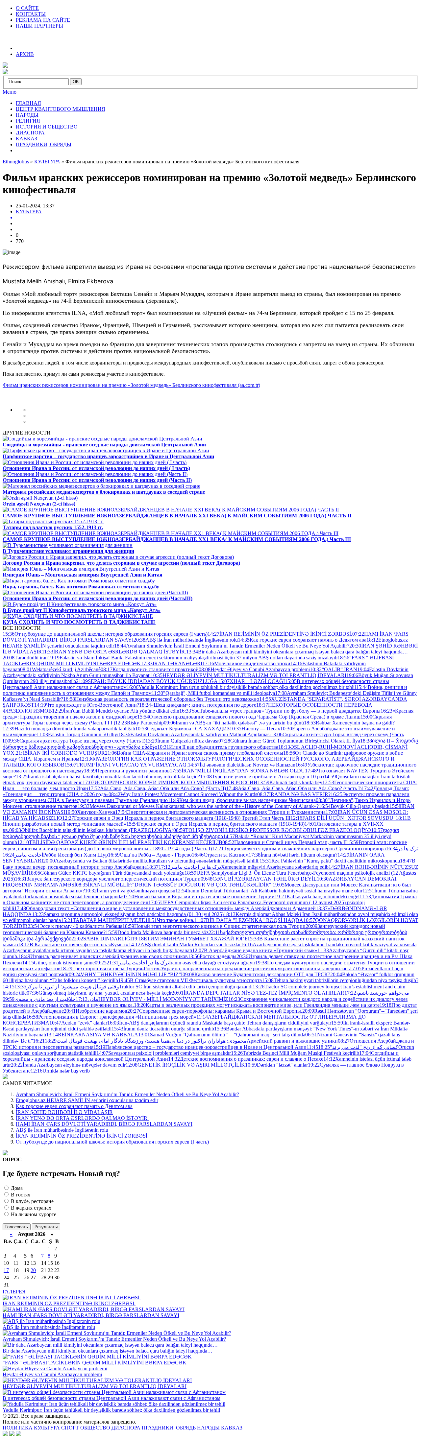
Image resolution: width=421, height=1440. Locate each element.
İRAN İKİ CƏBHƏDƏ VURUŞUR (60, 753)
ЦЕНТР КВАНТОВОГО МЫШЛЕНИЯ (60, 109)
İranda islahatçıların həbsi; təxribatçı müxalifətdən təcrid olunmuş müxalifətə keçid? (108, 776)
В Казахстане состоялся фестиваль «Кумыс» (73, 944)
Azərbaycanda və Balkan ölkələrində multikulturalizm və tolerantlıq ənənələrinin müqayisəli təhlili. (151, 860)
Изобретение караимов (95, 1011)
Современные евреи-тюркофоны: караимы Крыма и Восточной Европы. (214, 1011)
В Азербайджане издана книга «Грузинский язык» (254, 950)
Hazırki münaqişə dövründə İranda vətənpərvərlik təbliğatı (69, 728)
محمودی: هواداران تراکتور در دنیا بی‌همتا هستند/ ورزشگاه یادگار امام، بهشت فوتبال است (140, 1041)
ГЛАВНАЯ (28, 103)
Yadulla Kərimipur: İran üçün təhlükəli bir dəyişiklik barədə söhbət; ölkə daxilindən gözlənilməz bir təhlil (241, 687)
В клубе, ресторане (32, 1201)
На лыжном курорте (33, 1214)
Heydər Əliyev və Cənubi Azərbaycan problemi (254, 669)
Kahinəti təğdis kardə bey (290, 782)
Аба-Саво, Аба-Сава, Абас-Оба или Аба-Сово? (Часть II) (157, 788)
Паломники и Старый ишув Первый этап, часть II (284, 842)
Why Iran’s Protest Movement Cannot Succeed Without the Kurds (183, 794)
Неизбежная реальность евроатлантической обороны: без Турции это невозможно (161, 699)
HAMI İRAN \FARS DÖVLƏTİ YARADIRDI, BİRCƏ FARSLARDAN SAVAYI (104, 1124)
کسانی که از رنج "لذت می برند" (352, 1047)
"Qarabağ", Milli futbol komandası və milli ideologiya (213, 693)
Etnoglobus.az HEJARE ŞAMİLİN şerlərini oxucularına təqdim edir (87, 1100)
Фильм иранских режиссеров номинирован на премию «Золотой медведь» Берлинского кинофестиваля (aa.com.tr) (131, 385)
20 (33, 1270)
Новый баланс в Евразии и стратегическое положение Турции (198, 896)
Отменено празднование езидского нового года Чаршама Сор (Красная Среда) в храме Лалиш (248, 717)
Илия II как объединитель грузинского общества (217, 747)
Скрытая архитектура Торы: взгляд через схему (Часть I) (76, 741)
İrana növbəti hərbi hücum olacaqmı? (293, 855)
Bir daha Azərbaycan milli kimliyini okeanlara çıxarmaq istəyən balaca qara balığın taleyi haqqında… (297, 651)
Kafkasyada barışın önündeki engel (317, 896)
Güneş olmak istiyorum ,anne (58, 962)
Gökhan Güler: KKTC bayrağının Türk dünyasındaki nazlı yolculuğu (106, 873)
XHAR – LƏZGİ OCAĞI (251, 681)
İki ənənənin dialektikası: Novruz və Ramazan (241, 764)
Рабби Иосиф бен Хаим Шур (55, 855)
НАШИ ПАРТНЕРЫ (39, 26)
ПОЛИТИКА (18, 1427)
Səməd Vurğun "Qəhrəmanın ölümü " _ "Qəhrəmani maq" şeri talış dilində (221, 1034)
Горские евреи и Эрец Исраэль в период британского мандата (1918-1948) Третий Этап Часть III (176, 818)
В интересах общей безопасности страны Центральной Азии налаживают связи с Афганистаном (111, 1398)
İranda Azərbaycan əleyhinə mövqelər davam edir (68, 1065)
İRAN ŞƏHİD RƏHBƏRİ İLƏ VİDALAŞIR (64, 1112)
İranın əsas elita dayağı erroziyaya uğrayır (181, 962)
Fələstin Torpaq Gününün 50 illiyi (77, 734)
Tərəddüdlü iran (25, 657)
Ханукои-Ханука (90, 812)
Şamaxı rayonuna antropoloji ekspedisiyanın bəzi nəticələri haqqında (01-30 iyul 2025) (128, 914)
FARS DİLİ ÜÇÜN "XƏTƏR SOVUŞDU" (343, 818)
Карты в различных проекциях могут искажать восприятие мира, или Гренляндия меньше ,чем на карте (257, 1005)
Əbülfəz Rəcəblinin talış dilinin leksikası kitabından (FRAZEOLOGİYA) (91, 830)
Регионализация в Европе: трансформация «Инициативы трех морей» (111, 1017)
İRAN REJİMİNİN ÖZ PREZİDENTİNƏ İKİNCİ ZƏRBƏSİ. (280, 634)
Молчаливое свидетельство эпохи (246, 663)
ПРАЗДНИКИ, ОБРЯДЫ (43, 144)
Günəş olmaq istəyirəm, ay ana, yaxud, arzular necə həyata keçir (99, 993)
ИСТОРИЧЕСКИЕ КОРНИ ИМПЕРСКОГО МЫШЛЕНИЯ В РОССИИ (170, 782)
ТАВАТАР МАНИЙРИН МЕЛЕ (103, 920)
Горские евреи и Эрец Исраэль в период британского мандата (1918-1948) (215, 824)
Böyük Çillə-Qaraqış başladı (354, 806)
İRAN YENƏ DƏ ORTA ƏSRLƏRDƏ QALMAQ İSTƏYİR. (114, 651)
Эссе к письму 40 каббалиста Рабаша (75, 926)
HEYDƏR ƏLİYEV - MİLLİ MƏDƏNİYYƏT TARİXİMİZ (115, 999)
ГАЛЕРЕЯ (14, 1291)
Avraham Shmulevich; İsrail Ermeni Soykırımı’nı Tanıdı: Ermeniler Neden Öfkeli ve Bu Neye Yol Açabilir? (231, 646)
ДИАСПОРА (30, 132)
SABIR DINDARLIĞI (101, 938)
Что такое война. (169, 920)
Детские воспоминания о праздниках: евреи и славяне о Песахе (245, 1059)
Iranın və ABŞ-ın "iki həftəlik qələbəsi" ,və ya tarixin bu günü (234, 722)
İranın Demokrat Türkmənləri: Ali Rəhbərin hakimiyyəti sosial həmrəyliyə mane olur (268, 890)
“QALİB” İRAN (333, 669)
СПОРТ (70, 1427)
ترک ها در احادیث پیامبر (184, 867)
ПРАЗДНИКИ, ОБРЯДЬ (169, 1427)
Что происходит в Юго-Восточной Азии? (86, 705)
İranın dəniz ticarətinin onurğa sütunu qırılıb (162, 1028)
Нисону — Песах (255, 728)
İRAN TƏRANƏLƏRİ (171, 663)
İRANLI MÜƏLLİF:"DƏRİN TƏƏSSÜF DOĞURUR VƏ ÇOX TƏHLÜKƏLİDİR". (174, 884)
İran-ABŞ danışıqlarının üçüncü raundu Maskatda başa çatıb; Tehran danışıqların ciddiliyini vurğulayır (219, 1023)
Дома (16, 1188)
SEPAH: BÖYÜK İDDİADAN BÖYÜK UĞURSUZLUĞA (147, 681)
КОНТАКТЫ (31, 14)
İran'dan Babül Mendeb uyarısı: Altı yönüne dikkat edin (115, 711)
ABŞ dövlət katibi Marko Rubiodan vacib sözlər (185, 944)
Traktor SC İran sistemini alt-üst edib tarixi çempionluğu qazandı (133, 986)
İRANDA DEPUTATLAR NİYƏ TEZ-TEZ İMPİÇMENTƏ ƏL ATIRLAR (258, 993)
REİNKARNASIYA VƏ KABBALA (92, 1034)
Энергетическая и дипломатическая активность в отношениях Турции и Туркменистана (220, 812)
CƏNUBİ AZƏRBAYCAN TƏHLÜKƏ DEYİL (259, 879)
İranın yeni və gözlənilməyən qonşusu (130, 890)
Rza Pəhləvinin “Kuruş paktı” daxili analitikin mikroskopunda (330, 860)
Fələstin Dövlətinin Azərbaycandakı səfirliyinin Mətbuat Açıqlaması (194, 734)
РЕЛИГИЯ (28, 121)
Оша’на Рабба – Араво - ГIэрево (150, 855)
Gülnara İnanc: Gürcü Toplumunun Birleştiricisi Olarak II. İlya (289, 741)
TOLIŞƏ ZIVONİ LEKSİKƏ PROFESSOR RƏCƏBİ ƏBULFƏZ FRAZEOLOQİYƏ (272, 830)
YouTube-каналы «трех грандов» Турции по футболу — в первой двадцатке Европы (280, 711)
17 (6, 1270)
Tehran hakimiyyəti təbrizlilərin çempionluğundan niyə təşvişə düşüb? (340, 980)
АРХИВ (25, 54)
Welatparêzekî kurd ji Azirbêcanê (60, 669)
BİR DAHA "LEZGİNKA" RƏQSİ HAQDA (248, 920)
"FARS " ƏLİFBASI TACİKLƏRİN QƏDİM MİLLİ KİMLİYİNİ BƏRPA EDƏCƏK (94, 1362)
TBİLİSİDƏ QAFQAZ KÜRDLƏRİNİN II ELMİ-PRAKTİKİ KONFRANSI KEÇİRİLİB (119, 842)
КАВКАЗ (26, 138)
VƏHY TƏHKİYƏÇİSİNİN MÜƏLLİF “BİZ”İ (126, 974)
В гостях (20, 1194)
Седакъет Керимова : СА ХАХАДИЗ (182, 728)
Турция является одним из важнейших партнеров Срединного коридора (299, 848)
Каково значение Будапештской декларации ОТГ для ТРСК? (256, 974)
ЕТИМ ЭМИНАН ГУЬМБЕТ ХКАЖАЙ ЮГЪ (189, 938)
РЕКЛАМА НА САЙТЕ (43, 20)
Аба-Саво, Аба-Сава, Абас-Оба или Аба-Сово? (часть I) (293, 788)
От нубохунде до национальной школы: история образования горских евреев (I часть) (105, 634)
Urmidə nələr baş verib (60, 1071)
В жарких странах (30, 1208)
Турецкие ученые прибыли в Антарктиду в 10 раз (262, 776)
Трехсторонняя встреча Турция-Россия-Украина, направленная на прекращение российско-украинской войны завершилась (205, 968)
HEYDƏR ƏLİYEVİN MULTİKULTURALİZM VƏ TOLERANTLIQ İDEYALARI (248, 675)
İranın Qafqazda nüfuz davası (181, 741)
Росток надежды (212, 956)
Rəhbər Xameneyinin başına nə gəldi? (349, 722)
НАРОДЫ (27, 115)
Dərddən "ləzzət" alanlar (276, 1065)
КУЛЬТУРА (29, 211)
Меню (9, 92)
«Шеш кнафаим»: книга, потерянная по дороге (197, 705)
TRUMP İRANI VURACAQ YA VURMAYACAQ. (126, 764)
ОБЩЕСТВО (95, 1427)
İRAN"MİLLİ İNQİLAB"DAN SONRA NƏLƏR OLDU (237, 770)
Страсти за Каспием (220, 855)
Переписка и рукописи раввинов (127, 770)
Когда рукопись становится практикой (150, 669)
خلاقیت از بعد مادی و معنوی (50, 999)
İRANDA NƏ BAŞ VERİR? (294, 794)
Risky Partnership (139, 722)
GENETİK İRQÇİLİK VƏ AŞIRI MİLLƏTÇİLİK (185, 1065)
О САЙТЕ (27, 8)
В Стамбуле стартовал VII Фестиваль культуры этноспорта (190, 980)
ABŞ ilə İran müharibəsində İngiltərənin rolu (186, 640)
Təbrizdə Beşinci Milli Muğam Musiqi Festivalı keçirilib (295, 1053)
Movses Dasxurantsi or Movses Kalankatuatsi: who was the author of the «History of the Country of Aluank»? (198, 806)
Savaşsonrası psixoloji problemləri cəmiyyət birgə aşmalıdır (163, 1053)
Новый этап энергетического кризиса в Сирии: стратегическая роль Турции (214, 926)
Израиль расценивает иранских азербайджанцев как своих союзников (103, 956)
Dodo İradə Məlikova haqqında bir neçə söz (157, 932)
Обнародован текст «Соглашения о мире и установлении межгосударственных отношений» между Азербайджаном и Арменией (165, 908)
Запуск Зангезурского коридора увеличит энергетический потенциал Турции (108, 879)
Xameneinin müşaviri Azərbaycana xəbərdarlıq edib (244, 867)
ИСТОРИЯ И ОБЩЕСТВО (47, 127)
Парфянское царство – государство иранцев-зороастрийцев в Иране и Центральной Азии (200, 1047)
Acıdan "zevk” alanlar (78, 1023)
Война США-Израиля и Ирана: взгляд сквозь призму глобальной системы (194, 753)
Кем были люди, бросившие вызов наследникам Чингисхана (242, 800)
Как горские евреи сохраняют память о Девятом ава (302, 640)
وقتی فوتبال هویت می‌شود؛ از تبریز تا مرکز (61, 986)
